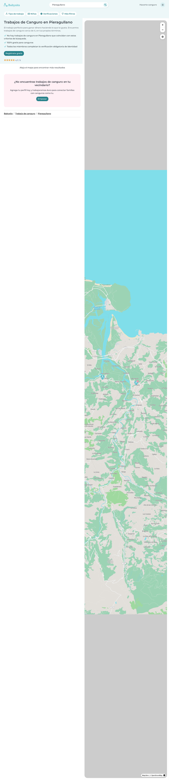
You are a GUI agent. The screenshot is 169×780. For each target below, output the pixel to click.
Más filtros (69, 14)
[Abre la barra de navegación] (162, 4)
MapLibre (145, 775)
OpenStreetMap (156, 775)
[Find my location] (162, 36)
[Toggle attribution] (164, 775)
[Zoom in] (162, 24)
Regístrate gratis (14, 53)
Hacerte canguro (148, 5)
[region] (125, 399)
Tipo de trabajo (16, 14)
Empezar (42, 99)
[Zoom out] (162, 29)
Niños (33, 14)
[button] (136, 382)
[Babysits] (12, 5)
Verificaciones (50, 14)
